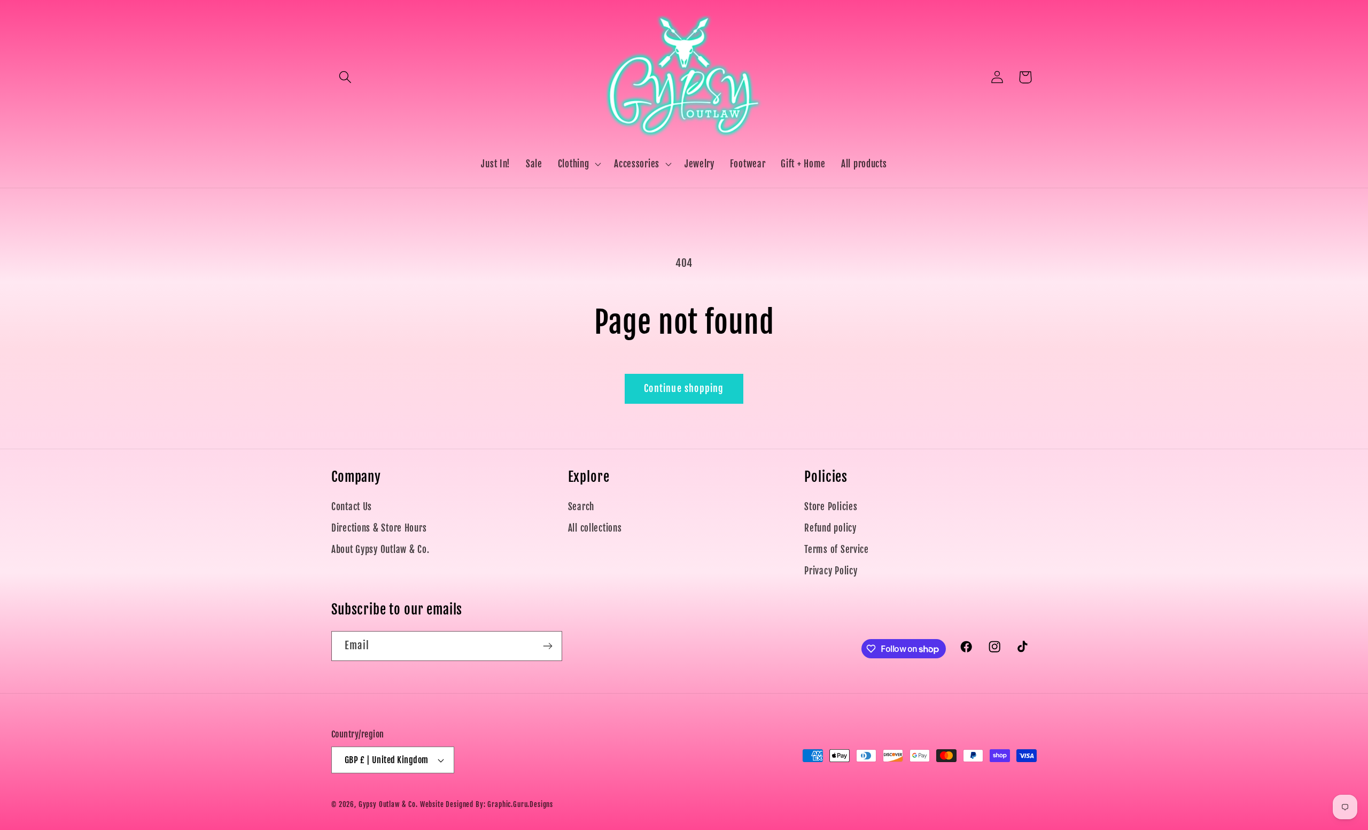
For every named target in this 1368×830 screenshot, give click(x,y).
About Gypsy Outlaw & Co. (380, 549)
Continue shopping (684, 388)
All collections (595, 528)
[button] (345, 77)
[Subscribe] (547, 646)
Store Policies (830, 506)
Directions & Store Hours (378, 528)
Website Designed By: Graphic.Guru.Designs (486, 804)
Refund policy (830, 528)
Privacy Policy (830, 571)
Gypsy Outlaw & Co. (388, 804)
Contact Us (351, 506)
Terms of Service (836, 549)
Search (581, 506)
